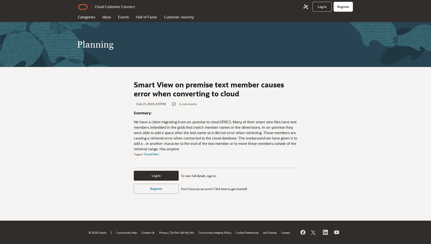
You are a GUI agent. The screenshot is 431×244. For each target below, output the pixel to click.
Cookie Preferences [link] (247, 232)
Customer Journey (179, 17)
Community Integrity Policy (214, 232)
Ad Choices (270, 232)
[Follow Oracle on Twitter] (314, 232)
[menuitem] (322, 7)
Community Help (126, 232)
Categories (86, 17)
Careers (285, 232)
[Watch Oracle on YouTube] (336, 232)
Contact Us (148, 232)
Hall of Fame (146, 17)
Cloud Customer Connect (115, 6)
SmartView (151, 154)
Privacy (163, 232)
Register (156, 188)
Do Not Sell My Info (182, 232)
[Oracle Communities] (305, 6)
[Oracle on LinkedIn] (325, 232)
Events (123, 17)
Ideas (106, 17)
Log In (156, 175)
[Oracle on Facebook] (303, 232)
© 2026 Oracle (97, 232)
